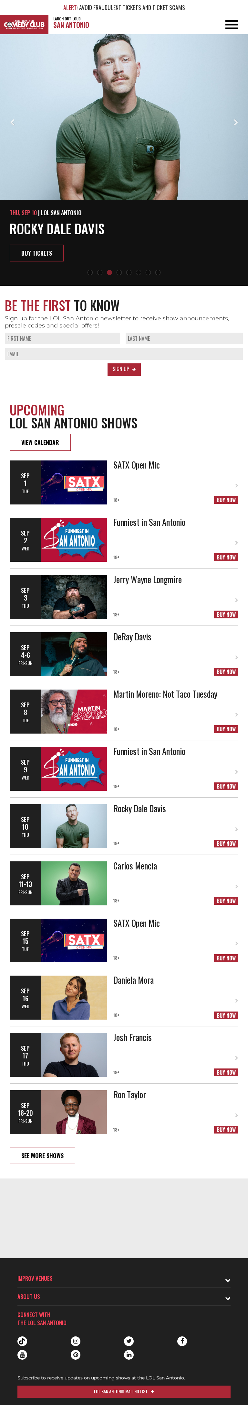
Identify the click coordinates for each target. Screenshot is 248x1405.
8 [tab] (158, 273)
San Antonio (71, 23)
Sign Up (121, 369)
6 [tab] (138, 273)
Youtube (22, 1355)
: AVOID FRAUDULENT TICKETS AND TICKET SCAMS (124, 7)
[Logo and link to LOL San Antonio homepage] (24, 24)
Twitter (129, 1341)
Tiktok (22, 1341)
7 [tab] (148, 273)
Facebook (182, 1341)
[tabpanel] (124, 160)
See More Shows (42, 1155)
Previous (12, 122)
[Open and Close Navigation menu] (223, 24)
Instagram (75, 1341)
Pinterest (75, 1355)
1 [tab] (90, 273)
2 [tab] (100, 273)
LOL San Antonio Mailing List (121, 1391)
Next (236, 122)
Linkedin (129, 1355)
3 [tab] (109, 273)
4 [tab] (119, 273)
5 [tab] (129, 273)
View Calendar (40, 442)
